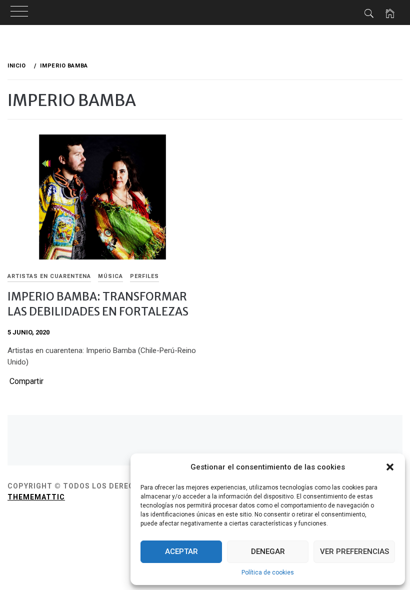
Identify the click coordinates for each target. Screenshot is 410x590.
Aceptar (181, 551)
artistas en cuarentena (49, 276)
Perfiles (144, 276)
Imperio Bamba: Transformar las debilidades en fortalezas (98, 304)
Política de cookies (268, 572)
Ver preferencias (354, 551)
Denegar (268, 551)
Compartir (27, 382)
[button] (390, 467)
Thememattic (36, 497)
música (110, 276)
